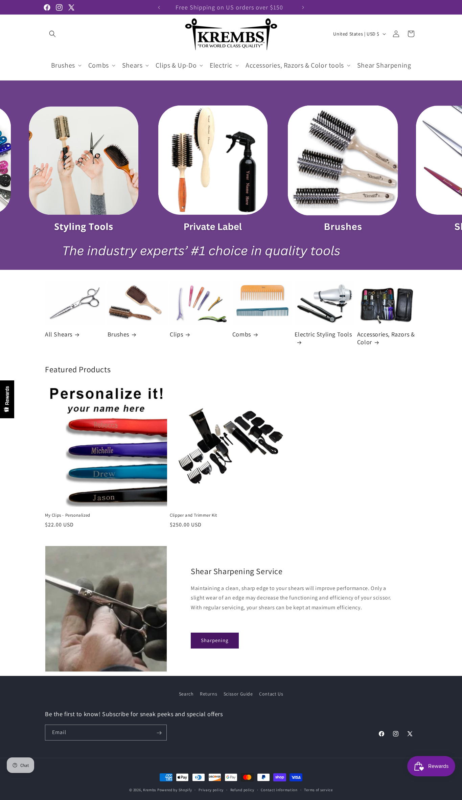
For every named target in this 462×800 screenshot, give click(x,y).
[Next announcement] (303, 7)
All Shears (58, 334)
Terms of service (318, 789)
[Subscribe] (159, 733)
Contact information (279, 789)
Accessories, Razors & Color (386, 338)
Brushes (118, 334)
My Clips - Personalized (67, 515)
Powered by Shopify (174, 789)
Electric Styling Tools (323, 334)
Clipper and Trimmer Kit (193, 515)
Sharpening (215, 640)
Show (7, 399)
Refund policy (242, 789)
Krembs (149, 789)
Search (186, 694)
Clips (176, 334)
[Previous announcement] (159, 7)
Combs (241, 334)
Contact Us (271, 694)
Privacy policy (211, 789)
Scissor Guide (238, 694)
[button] (52, 33)
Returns (208, 694)
